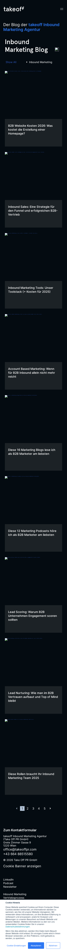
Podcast (8, 883)
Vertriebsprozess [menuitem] (13, 897)
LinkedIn (8, 879)
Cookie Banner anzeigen (22, 866)
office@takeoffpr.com (19, 849)
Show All (11, 62)
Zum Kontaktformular (20, 830)
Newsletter (10, 886)
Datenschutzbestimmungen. (18, 926)
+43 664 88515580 (18, 854)
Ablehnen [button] (53, 945)
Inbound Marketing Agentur (31, 27)
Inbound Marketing (40, 62)
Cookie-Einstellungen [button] (16, 945)
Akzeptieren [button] (36, 945)
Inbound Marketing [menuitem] (14, 894)
